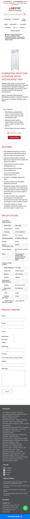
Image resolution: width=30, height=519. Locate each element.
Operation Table (17, 446)
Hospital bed (22, 434)
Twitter (8, 474)
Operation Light (7, 446)
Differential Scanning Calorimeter (12, 427)
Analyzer (13, 412)
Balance (4, 416)
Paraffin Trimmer (18, 447)
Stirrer (22, 455)
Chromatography (18, 421)
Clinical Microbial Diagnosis (10, 423)
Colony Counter (24, 423)
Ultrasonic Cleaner (7, 459)
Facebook (9, 470)
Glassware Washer (7, 433)
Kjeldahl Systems (14, 436)
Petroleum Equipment (8, 449)
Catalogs (23, 24)
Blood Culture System (8, 420)
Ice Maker (5, 436)
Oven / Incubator (7, 447)
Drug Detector (6, 429)
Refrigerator (5, 453)
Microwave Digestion (8, 442)
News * (15, 27)
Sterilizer (17, 455)
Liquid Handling (17, 438)
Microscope (24, 440)
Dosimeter (25, 427)
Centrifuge (24, 420)
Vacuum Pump (18, 459)
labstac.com (6, 512)
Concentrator (6, 425)
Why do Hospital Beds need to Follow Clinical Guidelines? (15, 494)
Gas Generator (6, 431)
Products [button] (13, 24)
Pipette (18, 449)
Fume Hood (22, 429)
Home (6, 24)
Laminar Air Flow (7, 438)
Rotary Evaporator (15, 453)
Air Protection (6, 412)
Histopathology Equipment (10, 434)
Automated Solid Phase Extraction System (14, 414)
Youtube (8, 472)
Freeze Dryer (14, 429)
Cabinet (18, 420)
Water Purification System (10, 460)
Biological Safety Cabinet (9, 418)
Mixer (17, 442)
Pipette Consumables (8, 451)
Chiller (10, 421)
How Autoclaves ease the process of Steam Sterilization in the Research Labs (15, 482)
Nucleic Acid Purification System (12, 444)
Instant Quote (15, 30)
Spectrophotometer (8, 455)
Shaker (24, 453)
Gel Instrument (16, 431)
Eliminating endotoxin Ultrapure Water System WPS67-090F (15, 38)
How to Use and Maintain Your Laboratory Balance (14, 490)
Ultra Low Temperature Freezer (19, 457)
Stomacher (5, 457)
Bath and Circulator (13, 416)
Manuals (8, 27)
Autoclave (20, 412)
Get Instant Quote (15, 516)
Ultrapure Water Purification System (12, 36)
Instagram (9, 468)
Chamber (5, 421)
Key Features (8, 109)
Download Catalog (15, 133)
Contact (22, 27)
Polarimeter (19, 451)
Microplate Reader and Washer (11, 440)
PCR (25, 447)
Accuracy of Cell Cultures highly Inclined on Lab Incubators (16, 486)
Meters (25, 438)
